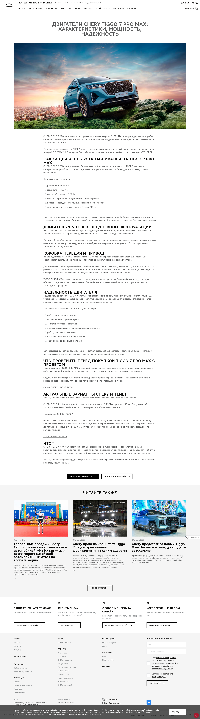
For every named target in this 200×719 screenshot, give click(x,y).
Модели (22, 8)
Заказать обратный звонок (81, 476)
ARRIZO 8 (17, 650)
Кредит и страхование (23, 672)
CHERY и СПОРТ (64, 674)
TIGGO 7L (17, 646)
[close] (198, 537)
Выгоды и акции (64, 643)
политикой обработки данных (54, 710)
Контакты (131, 8)
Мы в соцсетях (108, 660)
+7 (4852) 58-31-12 (112, 700)
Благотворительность (67, 667)
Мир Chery (88, 8)
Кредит (105, 646)
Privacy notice (193, 537)
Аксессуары (62, 653)
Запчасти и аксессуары (23, 685)
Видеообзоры (63, 681)
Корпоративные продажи (159, 625)
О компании (118, 8)
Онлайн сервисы (103, 8)
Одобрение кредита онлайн (116, 625)
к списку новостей (98, 588)
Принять (175, 712)
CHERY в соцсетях (65, 660)
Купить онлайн (67, 625)
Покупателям (51, 8)
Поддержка (18, 689)
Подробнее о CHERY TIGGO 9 (58, 414)
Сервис (17, 682)
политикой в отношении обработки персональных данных (165, 666)
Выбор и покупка (20, 668)
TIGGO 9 (17, 643)
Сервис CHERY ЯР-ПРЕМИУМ (58, 387)
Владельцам (66, 8)
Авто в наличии (35, 8)
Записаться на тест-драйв (115, 476)
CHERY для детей (65, 685)
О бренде (62, 656)
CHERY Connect (20, 692)
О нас (104, 656)
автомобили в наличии (125, 397)
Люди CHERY (63, 664)
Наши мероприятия (65, 678)
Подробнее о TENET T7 (55, 436)
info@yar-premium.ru (113, 703)
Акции (77, 8)
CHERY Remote (63, 671)
